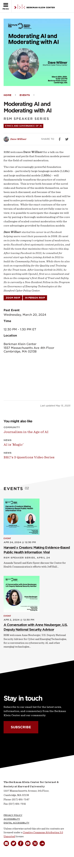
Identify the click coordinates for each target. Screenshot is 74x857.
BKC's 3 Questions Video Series (29, 457)
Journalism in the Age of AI (26, 432)
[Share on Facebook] (59, 139)
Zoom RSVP (13, 297)
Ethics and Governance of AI (23, 126)
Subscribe (21, 727)
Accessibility (12, 819)
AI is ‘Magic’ (14, 444)
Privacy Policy (13, 815)
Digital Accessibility (16, 823)
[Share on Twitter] (66, 139)
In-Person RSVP (35, 297)
